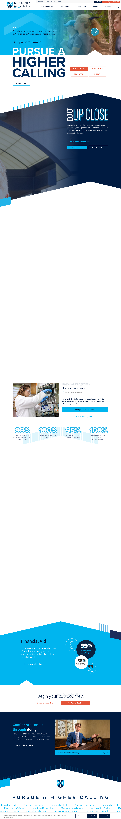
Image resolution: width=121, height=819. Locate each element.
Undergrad (78, 69)
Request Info (115, 2)
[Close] (118, 816)
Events (108, 6)
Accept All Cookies (104, 816)
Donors (59, 2)
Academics (65, 6)
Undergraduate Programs (84, 409)
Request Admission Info (45, 703)
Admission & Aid (46, 6)
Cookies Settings (80, 816)
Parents (47, 2)
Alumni (53, 2)
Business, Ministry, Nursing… (74, 392)
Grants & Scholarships (33, 664)
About (95, 6)
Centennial (98, 2)
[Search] (117, 6)
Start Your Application (74, 703)
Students (40, 2)
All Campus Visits (97, 147)
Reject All (92, 816)
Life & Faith (81, 6)
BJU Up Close (76, 147)
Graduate (96, 69)
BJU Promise (21, 83)
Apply (108, 2)
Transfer (78, 74)
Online (97, 74)
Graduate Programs (84, 416)
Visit (104, 2)
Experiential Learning (24, 745)
